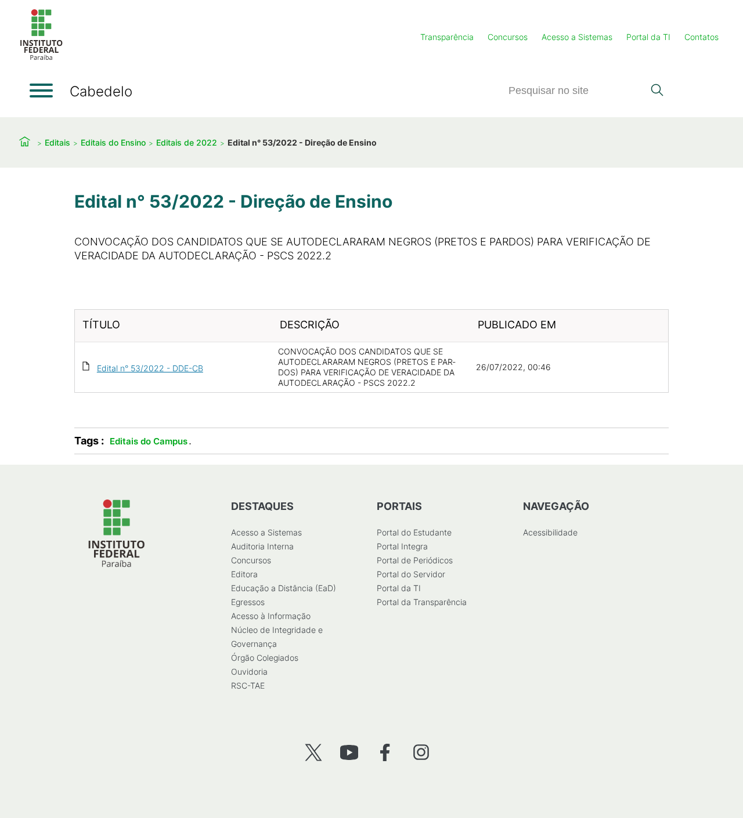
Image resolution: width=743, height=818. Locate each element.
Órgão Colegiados (264, 658)
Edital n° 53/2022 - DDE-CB (150, 368)
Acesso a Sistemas (577, 37)
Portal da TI (648, 37)
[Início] (41, 58)
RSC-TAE (248, 685)
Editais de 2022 (186, 142)
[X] (313, 752)
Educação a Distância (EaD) (283, 588)
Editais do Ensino (113, 142)
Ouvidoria (249, 671)
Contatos (701, 37)
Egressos (248, 602)
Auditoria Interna (262, 546)
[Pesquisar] (656, 91)
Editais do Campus (148, 441)
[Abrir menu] (41, 90)
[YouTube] (349, 752)
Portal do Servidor (411, 574)
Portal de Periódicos (415, 560)
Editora (244, 574)
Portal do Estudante (414, 532)
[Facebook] (385, 752)
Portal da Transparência (422, 602)
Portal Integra (402, 546)
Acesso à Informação (271, 616)
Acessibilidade (550, 532)
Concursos (508, 37)
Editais (57, 142)
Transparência (447, 37)
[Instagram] (421, 752)
